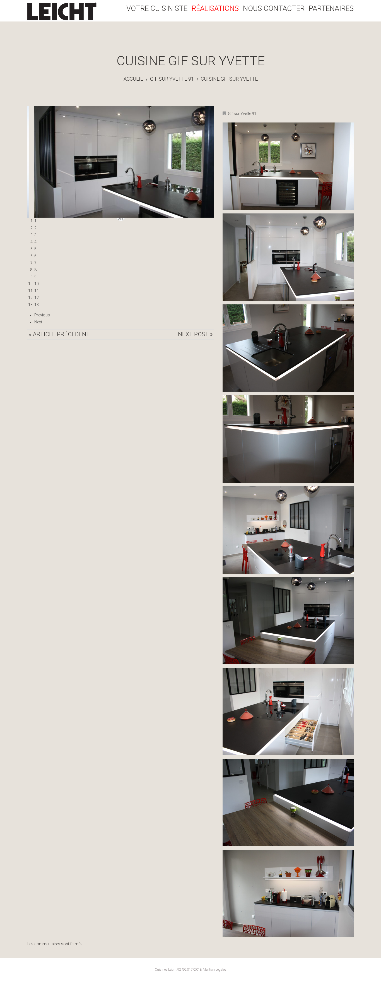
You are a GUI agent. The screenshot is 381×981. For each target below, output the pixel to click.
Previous (42, 315)
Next (38, 322)
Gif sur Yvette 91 (172, 79)
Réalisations (215, 8)
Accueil (133, 79)
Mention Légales (214, 970)
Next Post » (195, 334)
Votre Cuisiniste (156, 8)
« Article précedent (59, 334)
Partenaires (331, 8)
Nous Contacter (274, 8)
